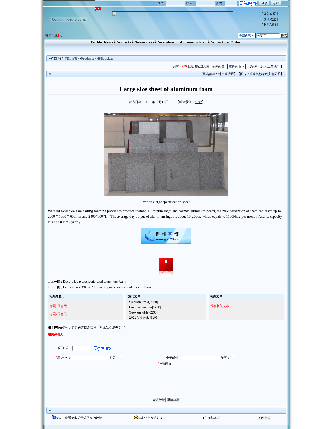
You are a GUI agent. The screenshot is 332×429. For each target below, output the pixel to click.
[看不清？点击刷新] (248, 3)
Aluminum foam (194, 42)
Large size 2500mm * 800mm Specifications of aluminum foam (107, 287)
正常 (270, 66)
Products (123, 42)
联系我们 (270, 24)
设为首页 (270, 14)
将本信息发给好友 (150, 418)
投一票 (166, 271)
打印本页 (213, 418)
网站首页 (71, 58)
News (109, 42)
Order (235, 42)
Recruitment (167, 42)
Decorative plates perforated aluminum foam (94, 281)
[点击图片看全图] (166, 194)
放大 (263, 66)
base (198, 102)
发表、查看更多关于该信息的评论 (79, 418)
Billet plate (106, 58)
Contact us (219, 42)
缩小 (277, 66)
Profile (96, 42)
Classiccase (144, 42)
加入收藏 (270, 19)
